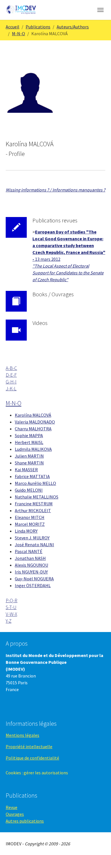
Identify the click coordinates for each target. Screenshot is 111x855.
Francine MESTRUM (34, 503)
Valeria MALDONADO (35, 422)
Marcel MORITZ (30, 524)
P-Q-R (11, 600)
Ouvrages (15, 814)
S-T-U (11, 607)
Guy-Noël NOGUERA (34, 578)
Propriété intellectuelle (29, 746)
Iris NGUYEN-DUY (31, 572)
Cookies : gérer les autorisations (37, 772)
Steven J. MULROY (32, 538)
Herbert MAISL (29, 442)
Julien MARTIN (29, 456)
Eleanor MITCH (29, 517)
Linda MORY (26, 531)
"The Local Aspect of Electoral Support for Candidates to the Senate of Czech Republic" (68, 272)
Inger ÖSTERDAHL (33, 585)
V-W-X (11, 614)
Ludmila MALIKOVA (33, 449)
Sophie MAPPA (29, 435)
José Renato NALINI (34, 544)
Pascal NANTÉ (28, 551)
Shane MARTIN (29, 463)
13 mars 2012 (47, 259)
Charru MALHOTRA (33, 428)
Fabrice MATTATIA (32, 476)
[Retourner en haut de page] (98, 842)
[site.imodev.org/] (21, 9)
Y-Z (8, 621)
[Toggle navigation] (100, 10)
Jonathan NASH (30, 558)
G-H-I (11, 382)
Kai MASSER (26, 469)
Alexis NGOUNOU (31, 565)
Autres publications (25, 821)
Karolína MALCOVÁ (33, 415)
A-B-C (11, 368)
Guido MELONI (29, 490)
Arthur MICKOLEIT (33, 510)
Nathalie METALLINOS (36, 497)
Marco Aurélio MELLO (35, 483)
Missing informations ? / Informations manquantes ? (55, 190)
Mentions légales (22, 735)
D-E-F (11, 375)
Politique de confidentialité (32, 758)
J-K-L (11, 388)
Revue (11, 807)
